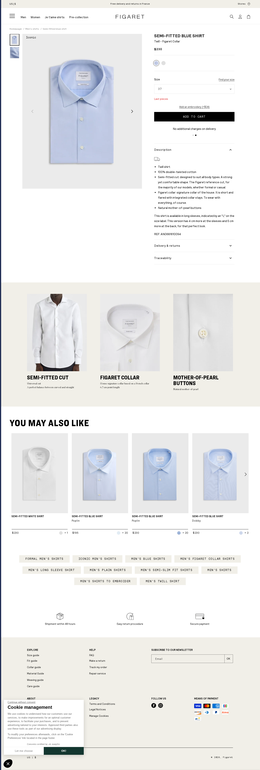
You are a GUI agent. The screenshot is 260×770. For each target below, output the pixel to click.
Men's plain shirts (108, 570)
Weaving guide (35, 680)
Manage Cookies (99, 716)
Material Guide (35, 673)
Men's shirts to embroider (105, 581)
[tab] (193, 135)
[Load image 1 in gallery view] (14, 39)
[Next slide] (132, 111)
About (31, 698)
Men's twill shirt (163, 581)
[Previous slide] (32, 111)
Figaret (228, 757)
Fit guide (32, 660)
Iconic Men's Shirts (97, 559)
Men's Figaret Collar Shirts (207, 559)
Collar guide (34, 667)
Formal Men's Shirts (44, 559)
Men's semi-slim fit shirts (166, 570)
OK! (63, 750)
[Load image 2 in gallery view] (14, 52)
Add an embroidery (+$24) (194, 107)
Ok (228, 658)
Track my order (98, 667)
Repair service (97, 673)
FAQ (91, 655)
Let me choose (24, 750)
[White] (163, 63)
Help (92, 650)
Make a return (97, 660)
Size (157, 79)
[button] (12, 16)
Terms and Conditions (102, 704)
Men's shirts (219, 570)
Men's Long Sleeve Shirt (52, 570)
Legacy (94, 698)
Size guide (33, 655)
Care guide (33, 686)
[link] (130, 4)
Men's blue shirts (148, 559)
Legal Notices (97, 709)
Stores (242, 3)
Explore (32, 650)
